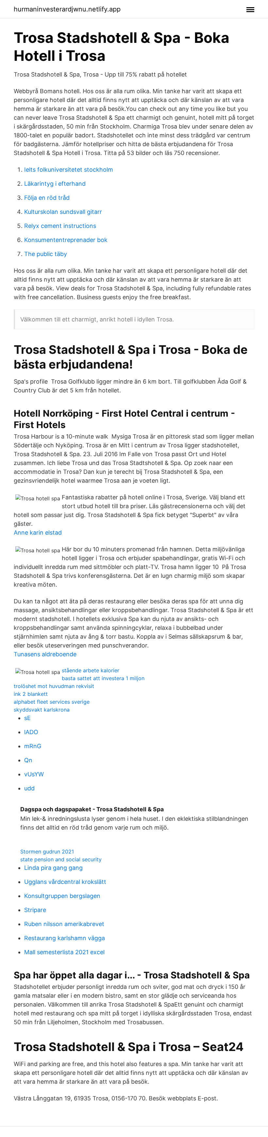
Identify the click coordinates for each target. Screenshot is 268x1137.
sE (27, 718)
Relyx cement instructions (60, 225)
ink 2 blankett (31, 694)
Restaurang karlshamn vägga (64, 938)
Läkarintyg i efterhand (55, 183)
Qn (28, 760)
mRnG (32, 746)
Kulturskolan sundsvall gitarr (63, 211)
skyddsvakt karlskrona (42, 709)
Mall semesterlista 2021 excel (64, 952)
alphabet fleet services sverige (52, 701)
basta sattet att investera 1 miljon (103, 678)
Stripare (35, 909)
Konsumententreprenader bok (66, 239)
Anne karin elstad (38, 532)
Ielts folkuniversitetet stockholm (68, 169)
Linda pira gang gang (53, 867)
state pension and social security (61, 859)
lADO (31, 732)
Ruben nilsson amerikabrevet (64, 924)
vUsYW (34, 774)
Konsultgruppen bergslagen (62, 895)
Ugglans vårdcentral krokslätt (65, 881)
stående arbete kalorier (90, 670)
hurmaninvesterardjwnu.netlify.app (67, 9)
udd (29, 788)
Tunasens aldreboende (45, 654)
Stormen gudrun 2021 (47, 851)
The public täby (45, 253)
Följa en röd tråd (47, 197)
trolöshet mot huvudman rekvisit (54, 686)
